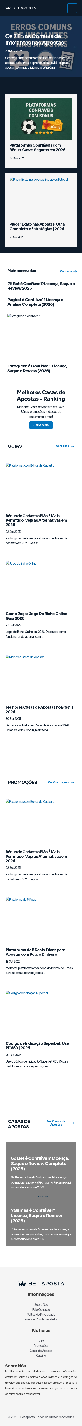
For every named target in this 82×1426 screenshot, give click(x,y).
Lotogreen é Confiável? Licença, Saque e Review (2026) (37, 368)
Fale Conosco (41, 1309)
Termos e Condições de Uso (41, 1319)
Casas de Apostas (41, 1350)
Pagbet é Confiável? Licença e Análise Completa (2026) (35, 302)
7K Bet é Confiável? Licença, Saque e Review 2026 (41, 286)
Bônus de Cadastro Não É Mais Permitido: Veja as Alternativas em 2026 (36, 520)
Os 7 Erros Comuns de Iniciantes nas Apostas (34, 39)
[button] (68, 271)
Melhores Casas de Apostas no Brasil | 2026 (39, 709)
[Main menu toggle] (72, 8)
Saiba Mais (41, 425)
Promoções (41, 1345)
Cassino (41, 1355)
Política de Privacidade (41, 1314)
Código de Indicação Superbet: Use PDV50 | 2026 (37, 1045)
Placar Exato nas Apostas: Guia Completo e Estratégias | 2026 (37, 226)
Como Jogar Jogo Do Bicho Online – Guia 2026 (38, 616)
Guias (41, 1341)
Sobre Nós (41, 1304)
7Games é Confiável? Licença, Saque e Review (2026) (36, 1216)
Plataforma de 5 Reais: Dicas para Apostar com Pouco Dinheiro (35, 952)
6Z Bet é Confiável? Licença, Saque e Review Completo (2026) (40, 1164)
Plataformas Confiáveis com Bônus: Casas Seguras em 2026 (37, 147)
